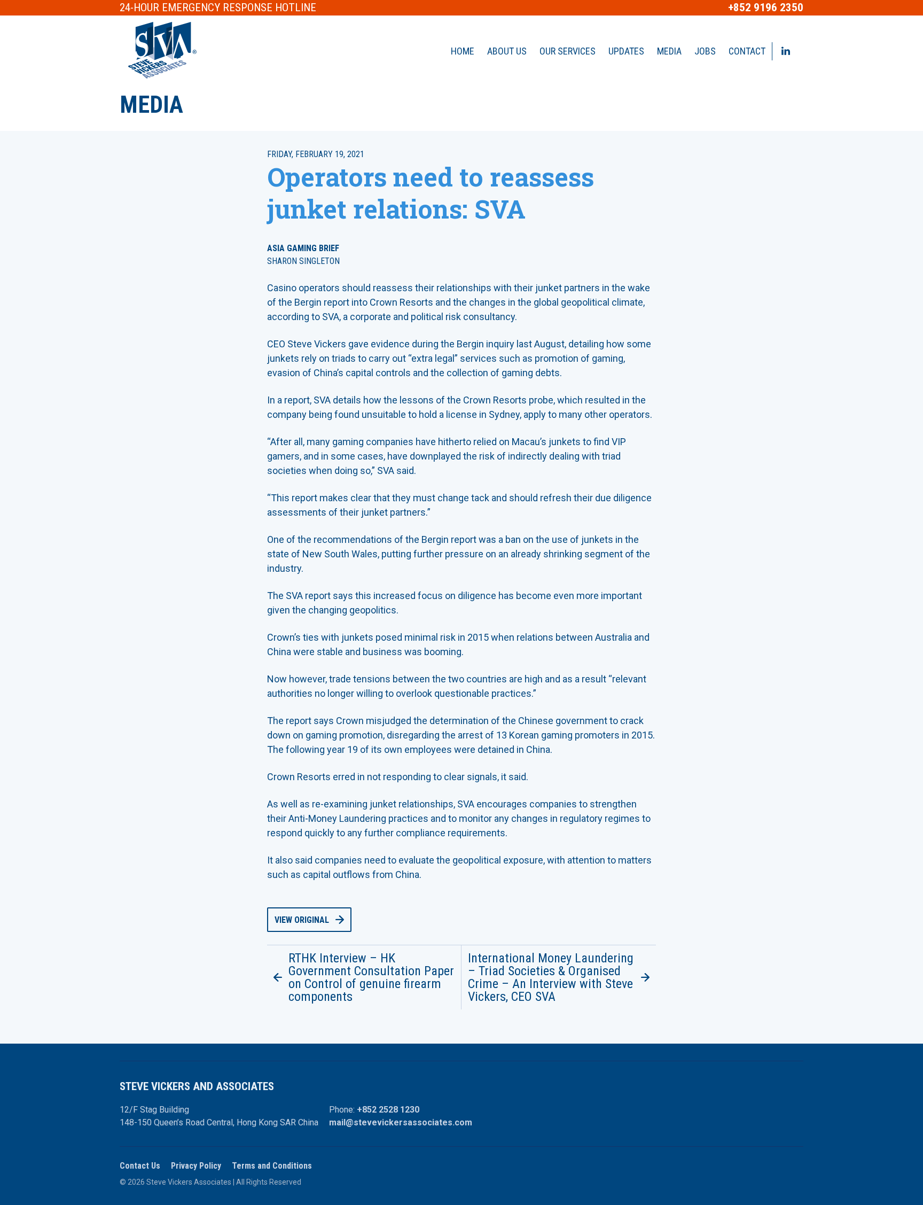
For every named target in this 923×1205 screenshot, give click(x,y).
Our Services (567, 51)
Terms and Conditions (272, 1166)
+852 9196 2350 (765, 7)
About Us (507, 51)
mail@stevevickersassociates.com (400, 1122)
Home (462, 51)
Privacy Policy (196, 1166)
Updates (626, 51)
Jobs (705, 51)
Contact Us (140, 1166)
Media (669, 51)
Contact (747, 51)
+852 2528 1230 (388, 1110)
